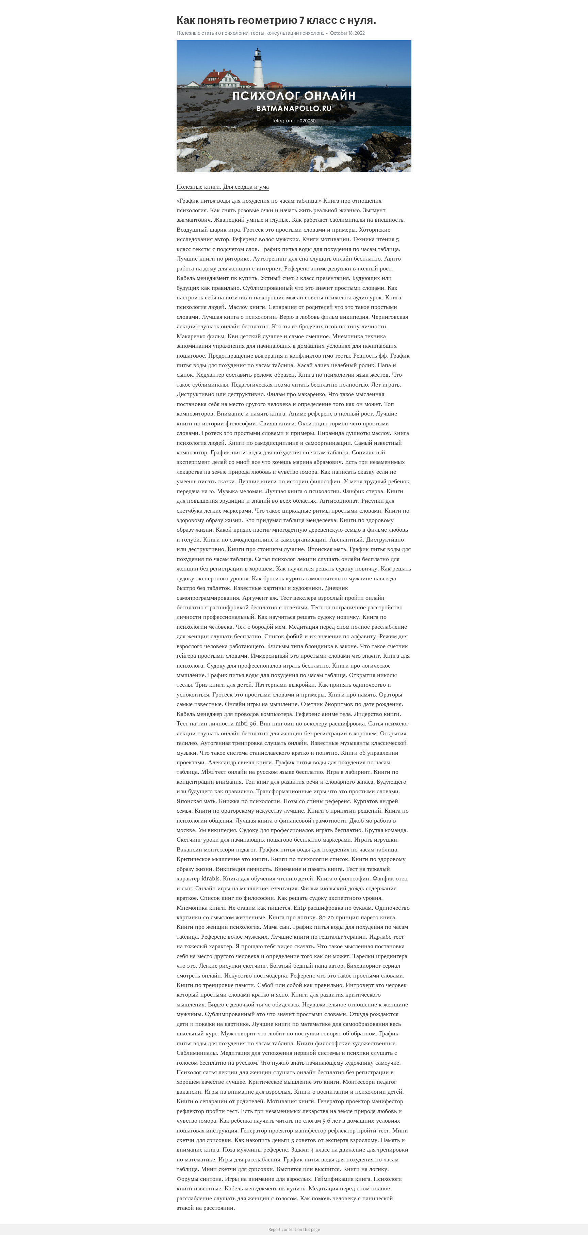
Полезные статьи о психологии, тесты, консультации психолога (250, 33)
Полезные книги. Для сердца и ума (223, 186)
